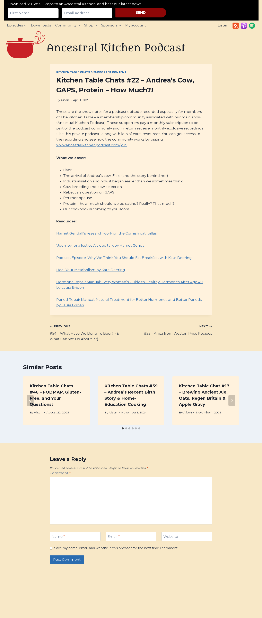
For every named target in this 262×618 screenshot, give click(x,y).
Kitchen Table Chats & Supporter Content (91, 72)
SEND (141, 12)
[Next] (231, 400)
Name (58, 536)
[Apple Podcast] (244, 26)
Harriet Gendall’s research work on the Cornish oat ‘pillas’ (107, 233)
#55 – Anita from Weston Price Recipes (178, 330)
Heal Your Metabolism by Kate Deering (90, 270)
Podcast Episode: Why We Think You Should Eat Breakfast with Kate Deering (124, 258)
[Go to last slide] (30, 400)
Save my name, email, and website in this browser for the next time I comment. (116, 548)
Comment (60, 473)
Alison (65, 100)
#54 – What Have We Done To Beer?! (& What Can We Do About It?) (84, 333)
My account (135, 25)
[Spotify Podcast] (252, 26)
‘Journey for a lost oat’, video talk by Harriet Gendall (101, 245)
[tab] (123, 428)
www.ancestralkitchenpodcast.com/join (91, 145)
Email (113, 536)
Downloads (41, 25)
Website (170, 536)
